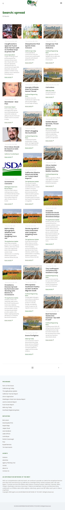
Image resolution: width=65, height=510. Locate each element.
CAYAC (5, 465)
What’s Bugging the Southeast (31, 132)
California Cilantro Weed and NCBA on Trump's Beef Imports (32, 175)
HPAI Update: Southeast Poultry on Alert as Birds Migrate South (32, 288)
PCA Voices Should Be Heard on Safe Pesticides (12, 149)
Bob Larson (6, 420)
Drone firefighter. (32, 335)
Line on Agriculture (8, 396)
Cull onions (50, 87)
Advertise (5, 460)
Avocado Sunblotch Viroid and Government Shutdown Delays (52, 214)
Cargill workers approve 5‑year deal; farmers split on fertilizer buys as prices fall (12, 48)
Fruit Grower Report (8, 405)
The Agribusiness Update (10, 391)
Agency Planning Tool (9, 463)
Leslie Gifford (6, 434)
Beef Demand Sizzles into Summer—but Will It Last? (53, 317)
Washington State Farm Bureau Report (14, 399)
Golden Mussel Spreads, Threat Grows (52, 124)
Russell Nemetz (7, 444)
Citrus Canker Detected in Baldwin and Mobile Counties (52, 168)
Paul (4, 442)
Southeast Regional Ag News (11, 410)
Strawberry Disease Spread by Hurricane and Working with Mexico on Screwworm (11, 290)
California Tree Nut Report (10, 394)
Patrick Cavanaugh (8, 439)
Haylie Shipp (6, 425)
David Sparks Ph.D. (8, 423)
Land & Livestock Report (10, 402)
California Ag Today (8, 388)
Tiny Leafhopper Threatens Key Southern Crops (52, 270)
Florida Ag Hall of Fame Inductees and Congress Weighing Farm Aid (32, 232)
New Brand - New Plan (11, 103)
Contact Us (6, 471)
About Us (5, 468)
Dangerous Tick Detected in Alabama (52, 46)
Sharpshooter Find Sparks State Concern (32, 46)
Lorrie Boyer (6, 436)
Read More (8, 77)
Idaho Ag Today (7, 407)
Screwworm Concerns (9, 183)
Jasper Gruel (6, 428)
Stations (5, 457)
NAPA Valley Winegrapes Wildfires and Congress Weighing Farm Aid (11, 233)
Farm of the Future (8, 386)
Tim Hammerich (7, 447)
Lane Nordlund (7, 431)
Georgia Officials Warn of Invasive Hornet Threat (32, 89)
